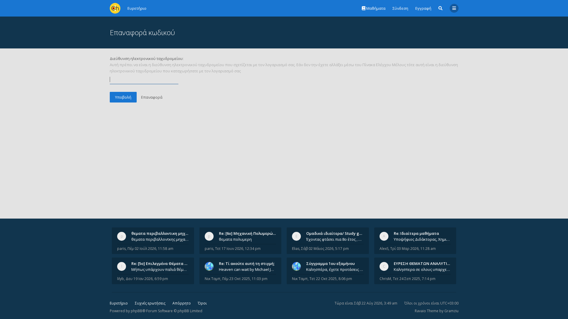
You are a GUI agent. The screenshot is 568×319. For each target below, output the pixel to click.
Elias (295, 248)
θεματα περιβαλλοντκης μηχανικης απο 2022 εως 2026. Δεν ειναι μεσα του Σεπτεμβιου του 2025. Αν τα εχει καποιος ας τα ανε (160, 239)
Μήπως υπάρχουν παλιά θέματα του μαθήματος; (160, 269)
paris (121, 248)
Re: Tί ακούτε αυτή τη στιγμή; (247, 263)
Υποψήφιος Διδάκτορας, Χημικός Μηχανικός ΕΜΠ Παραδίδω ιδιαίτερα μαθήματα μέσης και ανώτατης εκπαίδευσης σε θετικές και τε (422, 239)
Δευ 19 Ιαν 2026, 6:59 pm (147, 278)
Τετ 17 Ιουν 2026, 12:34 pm (238, 248)
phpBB (136, 310)
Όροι (202, 303)
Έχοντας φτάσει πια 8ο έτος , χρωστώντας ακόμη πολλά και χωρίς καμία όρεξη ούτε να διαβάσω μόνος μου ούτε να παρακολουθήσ (335, 239)
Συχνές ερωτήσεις (150, 303)
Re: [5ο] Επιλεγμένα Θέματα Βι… (161, 263)
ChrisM (385, 278)
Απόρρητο (181, 303)
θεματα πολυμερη (235, 239)
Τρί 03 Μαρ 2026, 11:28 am (413, 248)
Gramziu (451, 310)
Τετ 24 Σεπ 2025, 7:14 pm (414, 278)
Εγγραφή (423, 8)
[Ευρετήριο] (115, 8)
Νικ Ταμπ (212, 278)
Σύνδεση (400, 8)
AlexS (384, 248)
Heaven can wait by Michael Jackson (247, 269)
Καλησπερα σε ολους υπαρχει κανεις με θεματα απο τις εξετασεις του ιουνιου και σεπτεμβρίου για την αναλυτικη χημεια (422, 269)
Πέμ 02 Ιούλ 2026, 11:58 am (150, 248)
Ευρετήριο (119, 303)
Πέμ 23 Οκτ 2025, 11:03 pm (244, 278)
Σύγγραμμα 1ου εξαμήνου (330, 263)
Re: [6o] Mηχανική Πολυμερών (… (249, 233)
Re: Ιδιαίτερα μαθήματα (416, 233)
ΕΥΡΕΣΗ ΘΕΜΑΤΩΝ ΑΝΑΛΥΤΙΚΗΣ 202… (429, 263)
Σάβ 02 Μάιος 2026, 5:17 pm (325, 248)
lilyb (120, 278)
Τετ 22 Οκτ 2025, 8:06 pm (330, 278)
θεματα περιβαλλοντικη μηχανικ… (163, 233)
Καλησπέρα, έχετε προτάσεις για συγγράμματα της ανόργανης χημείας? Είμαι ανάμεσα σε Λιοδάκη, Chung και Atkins (335, 269)
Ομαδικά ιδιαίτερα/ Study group (337, 233)
